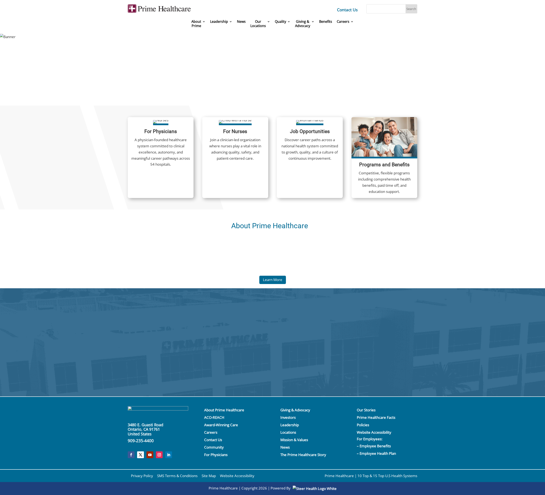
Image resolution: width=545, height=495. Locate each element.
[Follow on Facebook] (131, 454)
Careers (343, 21)
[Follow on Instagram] (159, 454)
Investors (288, 417)
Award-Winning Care (221, 424)
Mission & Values (294, 439)
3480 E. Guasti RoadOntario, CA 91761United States (145, 429)
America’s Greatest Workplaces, (296, 61)
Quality (280, 21)
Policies (363, 424)
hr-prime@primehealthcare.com (192, 362)
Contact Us (347, 10)
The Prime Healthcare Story (303, 454)
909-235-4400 (141, 440)
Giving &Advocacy (302, 23)
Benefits (325, 21)
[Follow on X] (140, 454)
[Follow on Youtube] (149, 454)
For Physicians (216, 454)
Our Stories (366, 409)
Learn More (272, 279)
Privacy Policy (142, 475)
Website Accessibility (374, 432)
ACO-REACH (214, 417)
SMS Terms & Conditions (177, 475)
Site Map (209, 475)
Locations (288, 432)
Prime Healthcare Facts (376, 417)
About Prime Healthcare (224, 409)
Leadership (219, 21)
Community (214, 447)
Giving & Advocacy (295, 409)
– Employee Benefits (374, 445)
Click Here (371, 324)
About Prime (196, 23)
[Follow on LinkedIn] (168, 454)
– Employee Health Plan (376, 453)
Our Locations (258, 23)
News (241, 21)
